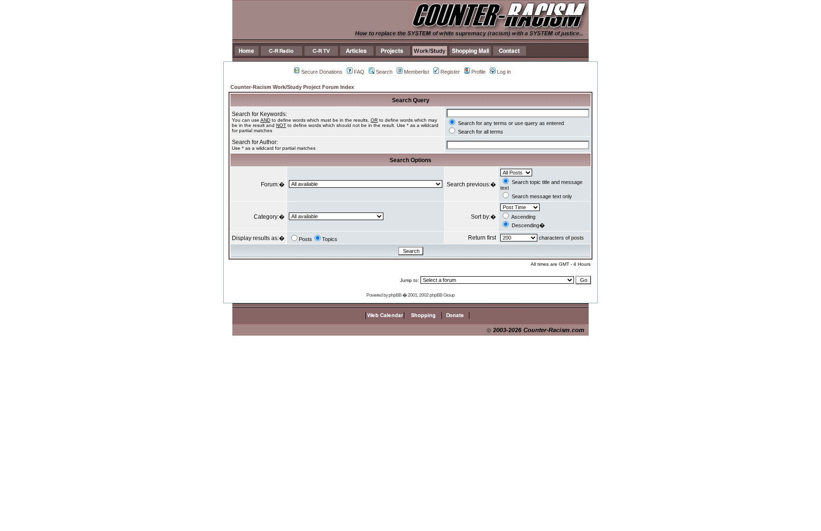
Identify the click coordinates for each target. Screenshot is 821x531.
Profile (478, 72)
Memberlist (416, 72)
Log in (504, 72)
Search (384, 72)
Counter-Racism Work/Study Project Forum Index (292, 87)
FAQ (359, 72)
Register (450, 72)
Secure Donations (322, 72)
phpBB (395, 295)
